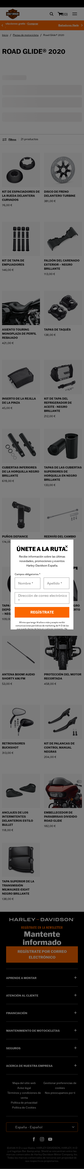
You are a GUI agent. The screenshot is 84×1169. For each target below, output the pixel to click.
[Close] (66, 546)
